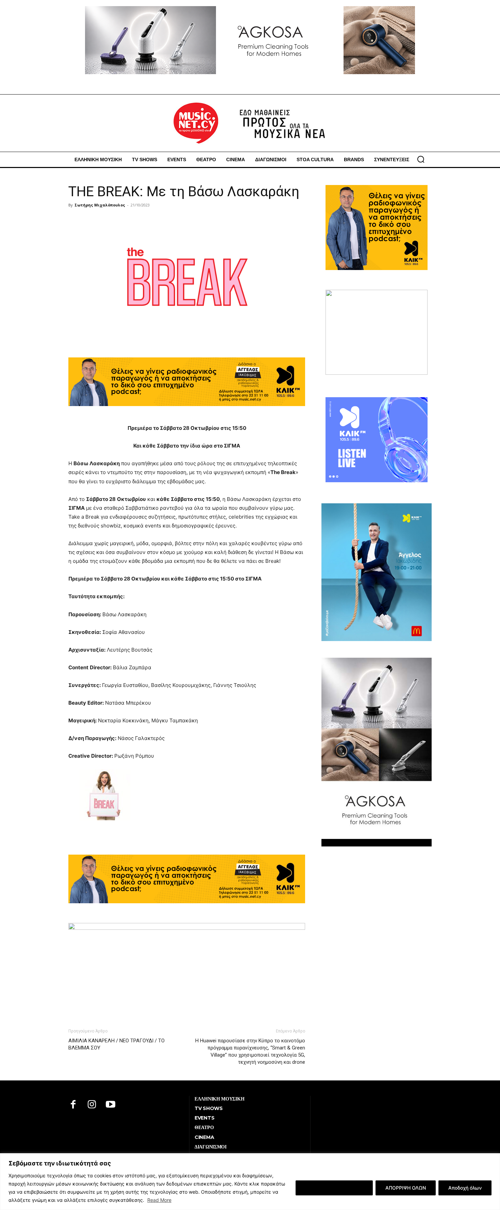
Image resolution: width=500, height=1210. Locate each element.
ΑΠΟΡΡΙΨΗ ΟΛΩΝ (405, 1188)
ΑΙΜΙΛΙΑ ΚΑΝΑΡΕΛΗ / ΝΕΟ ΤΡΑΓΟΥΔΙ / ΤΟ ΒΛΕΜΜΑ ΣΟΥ (116, 1044)
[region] (250, 1181)
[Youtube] (110, 1105)
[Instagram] (92, 1105)
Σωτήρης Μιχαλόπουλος (99, 204)
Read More (159, 1200)
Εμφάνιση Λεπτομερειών (334, 1188)
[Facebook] (73, 1105)
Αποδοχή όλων (465, 1188)
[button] (421, 159)
